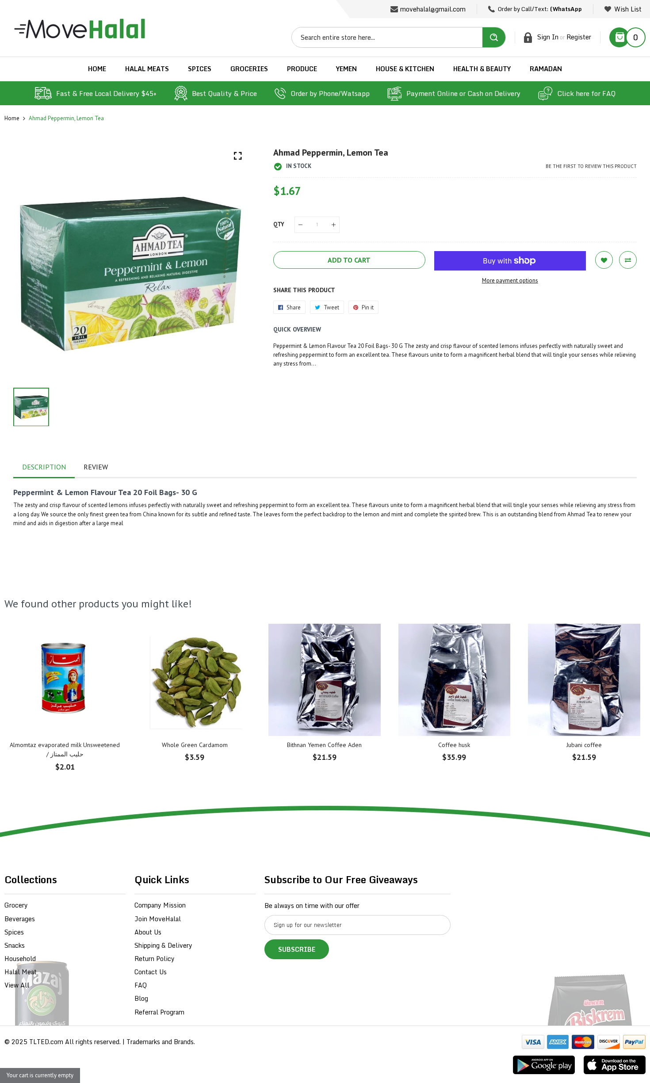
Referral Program (159, 1012)
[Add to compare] (628, 260)
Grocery (16, 905)
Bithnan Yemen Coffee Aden (324, 745)
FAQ (140, 985)
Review (96, 466)
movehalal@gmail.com (433, 9)
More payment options (510, 280)
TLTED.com (46, 1042)
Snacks (14, 945)
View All (16, 985)
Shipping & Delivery (163, 945)
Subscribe (296, 949)
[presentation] (22, 704)
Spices (14, 932)
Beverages (19, 919)
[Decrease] (300, 225)
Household (20, 958)
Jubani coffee (584, 745)
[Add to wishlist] (604, 260)
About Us (147, 932)
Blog (141, 998)
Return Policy (154, 958)
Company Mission (160, 905)
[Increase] (333, 225)
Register (578, 37)
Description (44, 466)
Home (11, 118)
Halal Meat (20, 972)
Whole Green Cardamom (195, 745)
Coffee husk (454, 745)
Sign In (547, 37)
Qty (278, 224)
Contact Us (150, 972)
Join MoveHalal (157, 919)
